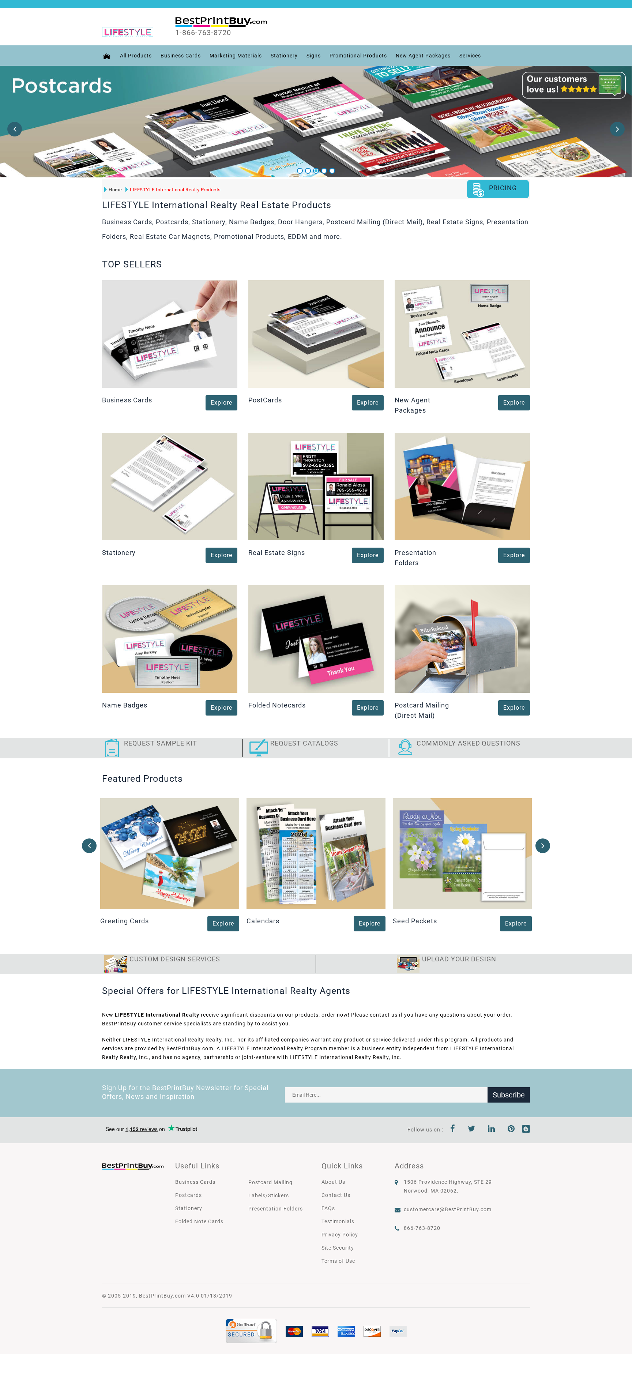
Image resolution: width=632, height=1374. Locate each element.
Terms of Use (338, 1261)
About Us (333, 1182)
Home (115, 189)
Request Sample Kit (160, 743)
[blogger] (526, 1130)
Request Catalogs (304, 743)
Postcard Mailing (270, 1182)
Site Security (337, 1248)
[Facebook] (453, 1130)
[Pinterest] (511, 1130)
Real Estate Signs (276, 552)
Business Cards (181, 56)
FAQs (328, 1208)
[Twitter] (471, 1130)
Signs (313, 56)
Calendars (263, 921)
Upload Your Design (459, 959)
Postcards (188, 1195)
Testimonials (337, 1221)
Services (470, 56)
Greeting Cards (124, 921)
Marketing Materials (236, 56)
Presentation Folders (275, 1209)
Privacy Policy (339, 1235)
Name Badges (124, 705)
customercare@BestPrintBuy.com (448, 1209)
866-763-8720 (422, 1228)
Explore (221, 402)
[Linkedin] (491, 1130)
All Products (136, 56)
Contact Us (335, 1195)
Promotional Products (358, 56)
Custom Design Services (174, 959)
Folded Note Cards (199, 1221)
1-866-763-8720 (203, 32)
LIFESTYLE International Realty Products (175, 189)
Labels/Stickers (268, 1195)
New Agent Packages (423, 56)
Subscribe (509, 1094)
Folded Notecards (277, 705)
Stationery (284, 56)
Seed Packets (415, 921)
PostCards (265, 400)
